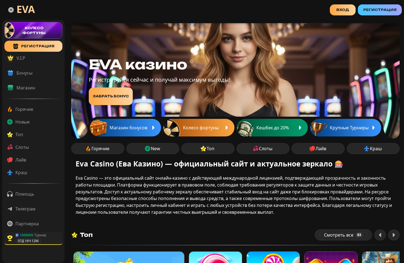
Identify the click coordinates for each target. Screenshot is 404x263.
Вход (342, 10)
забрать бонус (111, 96)
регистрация (37, 46)
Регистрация (380, 10)
